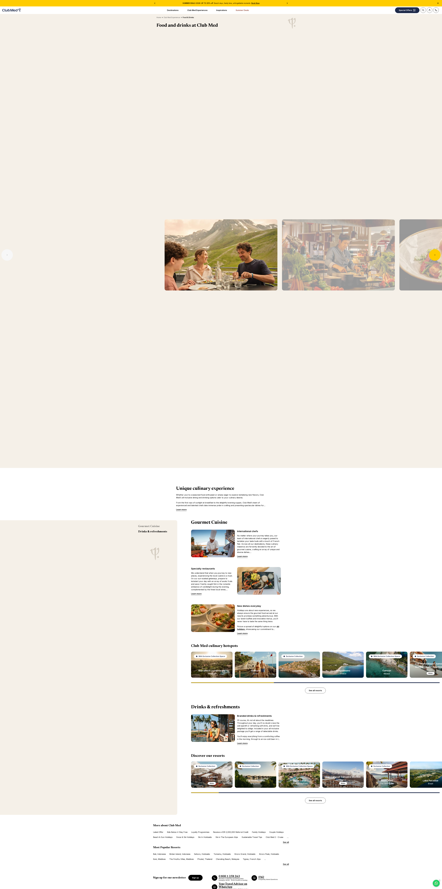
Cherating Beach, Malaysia (227, 859)
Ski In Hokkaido (205, 837)
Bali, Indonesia (159, 854)
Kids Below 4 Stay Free (177, 832)
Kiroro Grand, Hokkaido (244, 854)
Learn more (181, 509)
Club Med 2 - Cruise (274, 837)
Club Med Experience (172, 17)
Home (159, 17)
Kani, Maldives (159, 859)
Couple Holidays (276, 832)
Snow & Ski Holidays (185, 837)
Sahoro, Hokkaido (202, 854)
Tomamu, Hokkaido (222, 854)
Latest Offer (158, 832)
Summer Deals (242, 10)
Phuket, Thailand (204, 859)
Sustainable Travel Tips (252, 837)
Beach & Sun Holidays (163, 837)
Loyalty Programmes (200, 832)
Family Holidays (259, 832)
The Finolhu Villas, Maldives (181, 859)
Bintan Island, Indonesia (179, 854)
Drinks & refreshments (152, 531)
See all (286, 842)
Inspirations (221, 10)
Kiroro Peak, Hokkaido (269, 854)
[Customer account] (429, 10)
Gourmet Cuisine (149, 526)
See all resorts (315, 690)
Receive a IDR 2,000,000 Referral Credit (230, 832)
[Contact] (436, 10)
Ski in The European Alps (226, 837)
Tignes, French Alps (252, 859)
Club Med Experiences (197, 10)
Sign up (195, 878)
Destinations (173, 10)
